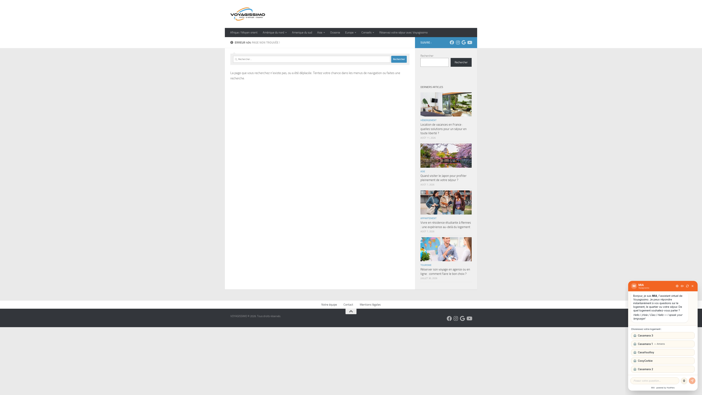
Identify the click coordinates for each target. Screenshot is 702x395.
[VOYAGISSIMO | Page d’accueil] (247, 14)
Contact (348, 304)
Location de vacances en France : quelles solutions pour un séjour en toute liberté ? (443, 129)
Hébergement (428, 120)
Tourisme (425, 265)
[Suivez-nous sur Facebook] (452, 42)
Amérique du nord (273, 32)
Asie (319, 32)
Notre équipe (329, 304)
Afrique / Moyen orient (244, 32)
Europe (349, 32)
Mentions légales (370, 304)
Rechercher (426, 55)
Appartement (428, 218)
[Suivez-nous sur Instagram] (458, 42)
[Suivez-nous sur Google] (463, 42)
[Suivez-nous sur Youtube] (469, 42)
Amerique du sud (302, 32)
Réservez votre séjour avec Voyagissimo (403, 32)
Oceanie (335, 32)
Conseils (366, 32)
